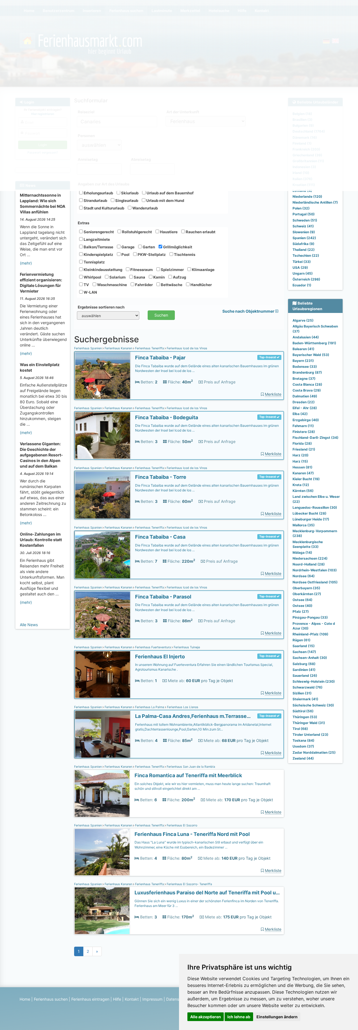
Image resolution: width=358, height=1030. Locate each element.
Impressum (152, 999)
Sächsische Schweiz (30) (313, 705)
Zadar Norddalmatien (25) (314, 752)
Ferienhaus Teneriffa (149, 348)
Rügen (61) (301, 640)
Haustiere (168, 232)
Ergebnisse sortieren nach (101, 307)
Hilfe (117, 999)
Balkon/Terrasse (98, 247)
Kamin (158, 277)
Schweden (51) (305, 220)
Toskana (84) (303, 740)
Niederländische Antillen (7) (315, 202)
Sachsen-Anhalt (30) (310, 658)
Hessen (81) (302, 467)
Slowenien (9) (304, 232)
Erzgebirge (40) (306, 420)
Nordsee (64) (304, 576)
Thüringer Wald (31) (309, 723)
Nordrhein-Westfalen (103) (315, 570)
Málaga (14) (302, 552)
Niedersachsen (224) (310, 558)
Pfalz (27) (301, 611)
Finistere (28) (304, 432)
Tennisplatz (94, 262)
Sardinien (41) (304, 670)
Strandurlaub (95, 200)
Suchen (161, 315)
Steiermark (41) (305, 699)
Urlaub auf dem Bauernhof (170, 193)
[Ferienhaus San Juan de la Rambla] (102, 793)
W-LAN (90, 292)
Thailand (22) (304, 250)
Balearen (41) (303, 349)
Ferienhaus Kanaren (118, 348)
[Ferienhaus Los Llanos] (102, 734)
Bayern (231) (303, 361)
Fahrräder (143, 284)
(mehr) (26, 263)
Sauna (139, 277)
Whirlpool (92, 277)
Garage (128, 247)
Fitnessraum (141, 269)
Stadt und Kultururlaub (103, 208)
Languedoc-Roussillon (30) (315, 507)
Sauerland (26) (305, 675)
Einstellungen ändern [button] (277, 1016)
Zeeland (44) (303, 758)
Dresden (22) (304, 402)
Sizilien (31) (302, 693)
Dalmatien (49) (305, 396)
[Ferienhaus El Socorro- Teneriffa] (102, 910)
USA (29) (300, 267)
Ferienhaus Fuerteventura (153, 647)
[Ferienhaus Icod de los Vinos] (102, 375)
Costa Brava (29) (307, 390)
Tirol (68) (300, 729)
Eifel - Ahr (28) (305, 408)
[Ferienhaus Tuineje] (102, 674)
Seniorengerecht (98, 232)
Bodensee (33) (305, 366)
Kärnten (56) (303, 491)
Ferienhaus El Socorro (181, 825)
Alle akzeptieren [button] (205, 1016)
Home (25, 999)
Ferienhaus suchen (51, 999)
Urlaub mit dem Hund (164, 200)
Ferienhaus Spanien (88, 348)
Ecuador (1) (302, 285)
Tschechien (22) (306, 255)
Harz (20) (300, 455)
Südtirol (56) (303, 711)
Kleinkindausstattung (102, 269)
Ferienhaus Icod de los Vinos (186, 348)
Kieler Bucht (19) (306, 479)
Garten (148, 247)
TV (86, 284)
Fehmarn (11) (303, 426)
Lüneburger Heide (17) (311, 519)
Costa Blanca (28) (307, 384)
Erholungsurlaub (98, 193)
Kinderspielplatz (98, 254)
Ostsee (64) (302, 600)
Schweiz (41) (303, 226)
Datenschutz (177, 999)
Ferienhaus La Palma (149, 707)
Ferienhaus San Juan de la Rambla (190, 767)
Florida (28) (302, 443)
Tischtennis (184, 254)
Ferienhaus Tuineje (186, 647)
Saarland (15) (304, 646)
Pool (125, 254)
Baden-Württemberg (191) (314, 343)
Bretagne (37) (304, 378)
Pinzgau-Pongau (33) (310, 617)
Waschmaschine (111, 284)
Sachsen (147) (304, 652)
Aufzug (179, 277)
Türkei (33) (302, 262)
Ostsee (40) (302, 606)
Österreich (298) (306, 279)
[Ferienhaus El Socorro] (102, 852)
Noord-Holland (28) (309, 564)
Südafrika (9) (303, 244)
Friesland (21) (304, 449)
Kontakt (132, 999)
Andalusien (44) (306, 337)
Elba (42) (300, 414)
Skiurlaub (129, 193)
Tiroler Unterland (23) (310, 734)
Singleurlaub (126, 200)
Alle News (29, 624)
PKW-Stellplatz (151, 254)
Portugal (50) (304, 214)
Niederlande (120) (307, 196)
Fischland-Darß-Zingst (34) (315, 437)
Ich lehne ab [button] (238, 1016)
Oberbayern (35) (306, 588)
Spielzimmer (172, 269)
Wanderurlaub (144, 208)
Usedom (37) (303, 746)
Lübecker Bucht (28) (309, 513)
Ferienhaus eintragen (90, 999)
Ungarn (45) (303, 273)
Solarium (117, 277)
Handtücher (201, 284)
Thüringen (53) (305, 717)
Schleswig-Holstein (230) (314, 681)
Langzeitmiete (96, 239)
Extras (83, 223)
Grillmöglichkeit (177, 247)
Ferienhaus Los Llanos (182, 707)
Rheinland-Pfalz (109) (310, 634)
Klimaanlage (203, 269)
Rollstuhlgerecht (136, 232)
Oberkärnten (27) (307, 594)
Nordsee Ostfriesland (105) (315, 582)
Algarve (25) (303, 320)
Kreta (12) (301, 485)
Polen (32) (301, 208)
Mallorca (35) (304, 525)
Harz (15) (300, 461)
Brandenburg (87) (307, 372)
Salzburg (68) (304, 664)
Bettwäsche (171, 284)
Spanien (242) (304, 238)
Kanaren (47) (303, 473)
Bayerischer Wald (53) (311, 355)
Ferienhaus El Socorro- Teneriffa (189, 884)
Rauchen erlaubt (200, 232)
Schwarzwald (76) (307, 687)
